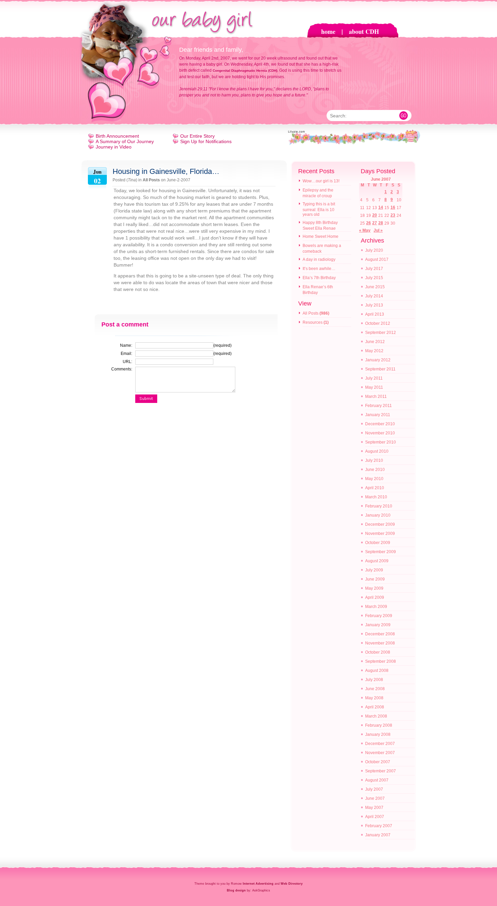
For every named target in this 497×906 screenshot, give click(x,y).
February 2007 (378, 825)
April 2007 (374, 816)
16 (392, 207)
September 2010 (380, 442)
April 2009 (374, 597)
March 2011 (376, 396)
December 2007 (380, 743)
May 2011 (374, 387)
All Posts (151, 180)
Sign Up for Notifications (206, 141)
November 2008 (380, 643)
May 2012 (374, 350)
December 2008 (380, 634)
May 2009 (374, 588)
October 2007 (377, 762)
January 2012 (377, 360)
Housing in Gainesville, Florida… (166, 171)
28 (380, 223)
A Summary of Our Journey (125, 141)
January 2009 (377, 624)
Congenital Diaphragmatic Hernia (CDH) (245, 70)
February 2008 (378, 725)
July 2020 (374, 250)
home (328, 31)
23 (392, 215)
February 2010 (378, 506)
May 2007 (374, 807)
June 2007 (375, 798)
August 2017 (376, 259)
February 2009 (378, 615)
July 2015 (374, 277)
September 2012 (380, 332)
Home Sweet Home (320, 236)
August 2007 (376, 780)
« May (365, 230)
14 (380, 207)
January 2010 (377, 515)
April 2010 (374, 487)
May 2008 (374, 698)
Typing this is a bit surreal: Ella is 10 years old (319, 209)
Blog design (236, 890)
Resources (313, 322)
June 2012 (375, 341)
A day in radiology (319, 259)
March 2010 (376, 497)
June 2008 (375, 688)
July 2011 (374, 378)
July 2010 (374, 460)
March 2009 (376, 606)
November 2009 (380, 533)
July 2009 (374, 570)
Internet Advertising (258, 883)
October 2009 (377, 542)
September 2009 (380, 551)
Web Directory (292, 883)
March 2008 (376, 716)
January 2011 (377, 414)
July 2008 (374, 679)
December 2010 (380, 424)
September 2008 (380, 661)
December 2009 (380, 524)
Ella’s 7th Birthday (319, 277)
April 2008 (374, 707)
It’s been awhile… (319, 268)
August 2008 (376, 670)
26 (368, 223)
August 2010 (376, 451)
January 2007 (377, 835)
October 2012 (377, 323)
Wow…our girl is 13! (321, 181)
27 (374, 223)
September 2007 (380, 771)
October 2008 (377, 652)
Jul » (378, 230)
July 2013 (374, 305)
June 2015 (375, 287)
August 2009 (376, 561)
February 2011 (378, 405)
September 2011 (380, 369)
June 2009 (375, 579)
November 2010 (380, 433)
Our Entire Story (197, 136)
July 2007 (374, 789)
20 (374, 215)
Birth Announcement (117, 136)
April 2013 (374, 314)
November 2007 (380, 752)
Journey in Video (114, 147)
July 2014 (374, 296)
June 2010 (375, 469)
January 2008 (377, 734)
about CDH (364, 31)
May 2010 (374, 478)
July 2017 (374, 268)
